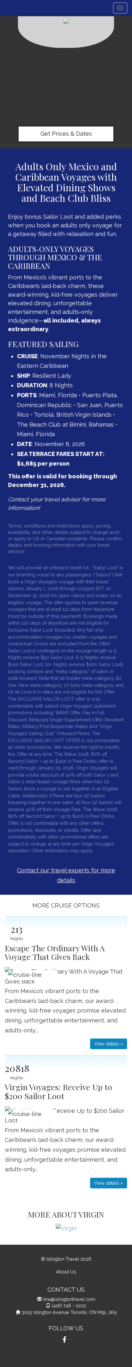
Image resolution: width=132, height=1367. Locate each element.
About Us (66, 1271)
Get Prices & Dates (66, 133)
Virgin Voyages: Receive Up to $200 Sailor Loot (58, 1091)
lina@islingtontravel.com (69, 1299)
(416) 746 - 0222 (69, 1305)
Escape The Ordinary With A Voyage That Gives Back (55, 952)
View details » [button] (108, 1043)
